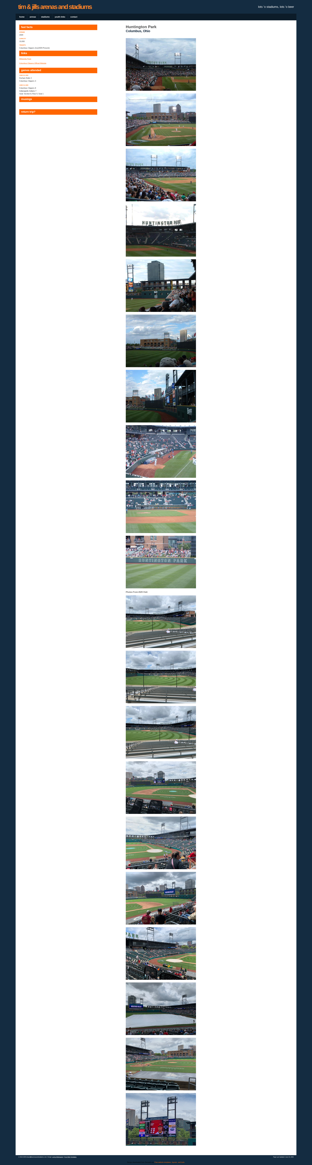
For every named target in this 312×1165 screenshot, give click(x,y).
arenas (33, 17)
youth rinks (60, 17)
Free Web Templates (70, 1157)
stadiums (45, 17)
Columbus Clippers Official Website (32, 63)
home (21, 17)
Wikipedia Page (25, 59)
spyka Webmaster (57, 1157)
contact (73, 17)
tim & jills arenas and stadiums (55, 6)
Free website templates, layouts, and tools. (170, 1162)
